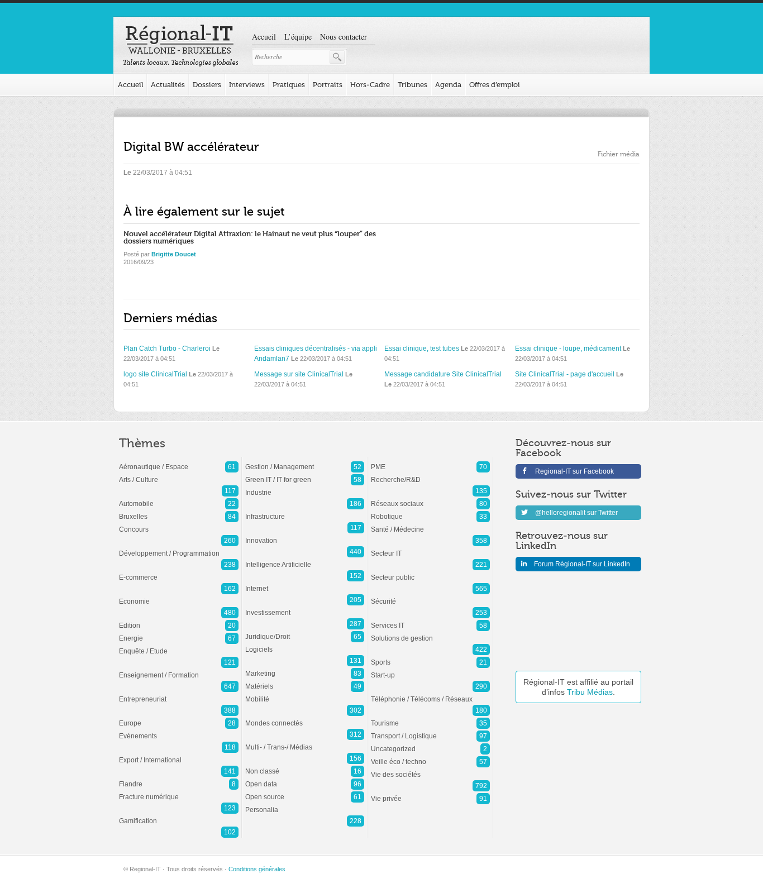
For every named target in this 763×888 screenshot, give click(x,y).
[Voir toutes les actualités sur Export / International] (179, 754)
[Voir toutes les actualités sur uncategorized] (430, 743)
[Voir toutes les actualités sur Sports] (430, 656)
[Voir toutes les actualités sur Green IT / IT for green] (304, 474)
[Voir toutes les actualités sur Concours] (179, 524)
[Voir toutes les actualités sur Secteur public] (430, 572)
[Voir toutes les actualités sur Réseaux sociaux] (430, 498)
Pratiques (289, 84)
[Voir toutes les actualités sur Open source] (304, 791)
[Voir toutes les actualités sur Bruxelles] (179, 511)
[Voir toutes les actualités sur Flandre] (179, 778)
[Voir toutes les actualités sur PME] (430, 461)
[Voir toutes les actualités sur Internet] (304, 583)
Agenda (448, 84)
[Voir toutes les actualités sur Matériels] (304, 680)
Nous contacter (343, 36)
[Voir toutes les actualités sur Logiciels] (304, 644)
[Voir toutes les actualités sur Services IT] (430, 620)
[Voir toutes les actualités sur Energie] (179, 632)
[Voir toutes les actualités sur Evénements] (179, 730)
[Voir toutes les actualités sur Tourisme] (430, 717)
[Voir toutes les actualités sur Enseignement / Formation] (179, 669)
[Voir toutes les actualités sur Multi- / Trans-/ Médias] (304, 741)
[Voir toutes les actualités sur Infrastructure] (304, 511)
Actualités (168, 84)
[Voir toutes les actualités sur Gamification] (179, 815)
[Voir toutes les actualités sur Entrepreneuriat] (179, 693)
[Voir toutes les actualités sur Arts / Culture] (179, 474)
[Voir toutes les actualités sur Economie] (179, 596)
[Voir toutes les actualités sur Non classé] (304, 765)
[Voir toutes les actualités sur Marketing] (304, 668)
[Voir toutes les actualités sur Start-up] (430, 669)
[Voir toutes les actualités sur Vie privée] (430, 793)
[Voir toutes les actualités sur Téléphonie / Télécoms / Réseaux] (430, 693)
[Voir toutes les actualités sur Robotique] (430, 511)
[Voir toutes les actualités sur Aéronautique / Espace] (179, 461)
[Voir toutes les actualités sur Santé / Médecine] (430, 524)
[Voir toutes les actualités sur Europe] (179, 717)
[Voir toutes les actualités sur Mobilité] (304, 693)
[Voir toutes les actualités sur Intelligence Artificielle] (304, 559)
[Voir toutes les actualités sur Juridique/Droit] (304, 631)
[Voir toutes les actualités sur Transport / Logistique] (430, 730)
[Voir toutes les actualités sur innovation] (304, 535)
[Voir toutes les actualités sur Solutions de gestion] (430, 632)
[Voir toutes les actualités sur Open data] (304, 778)
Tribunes (412, 84)
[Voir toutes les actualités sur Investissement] (304, 607)
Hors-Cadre (370, 84)
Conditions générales (256, 869)
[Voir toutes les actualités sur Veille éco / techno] (430, 756)
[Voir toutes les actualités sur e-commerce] (179, 572)
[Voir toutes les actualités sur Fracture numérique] (179, 791)
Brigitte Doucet (173, 254)
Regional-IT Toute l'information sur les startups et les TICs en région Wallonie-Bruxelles (180, 46)
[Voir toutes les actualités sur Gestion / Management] (304, 461)
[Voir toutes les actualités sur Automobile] (179, 498)
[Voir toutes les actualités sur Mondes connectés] (304, 717)
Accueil (264, 36)
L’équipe (298, 36)
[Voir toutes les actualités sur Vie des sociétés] (430, 769)
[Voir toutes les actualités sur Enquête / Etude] (179, 645)
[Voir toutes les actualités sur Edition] (179, 620)
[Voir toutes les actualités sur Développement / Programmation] (179, 548)
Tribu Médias (590, 692)
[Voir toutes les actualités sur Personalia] (304, 804)
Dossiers (207, 84)
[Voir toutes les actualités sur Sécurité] (430, 596)
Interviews (247, 84)
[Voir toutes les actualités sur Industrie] (304, 487)
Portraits (327, 84)
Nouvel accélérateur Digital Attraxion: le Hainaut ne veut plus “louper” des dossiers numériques (249, 237)
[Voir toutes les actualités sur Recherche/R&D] (430, 474)
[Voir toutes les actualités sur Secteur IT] (430, 548)
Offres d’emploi (494, 84)
